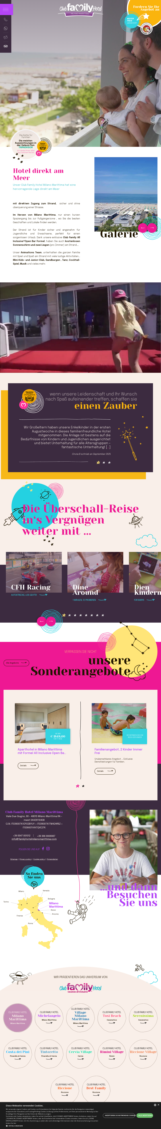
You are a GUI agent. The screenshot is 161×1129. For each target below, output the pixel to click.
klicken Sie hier (11, 1123)
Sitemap (14, 859)
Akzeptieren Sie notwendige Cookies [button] (120, 1115)
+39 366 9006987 (46, 836)
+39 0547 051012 (21, 836)
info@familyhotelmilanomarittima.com (34, 839)
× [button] (158, 1105)
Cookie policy (39, 859)
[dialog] (80, 1115)
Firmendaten (52, 859)
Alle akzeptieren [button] (145, 1115)
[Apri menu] (6, 9)
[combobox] (155, 1105)
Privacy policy (25, 859)
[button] (54, 1125)
